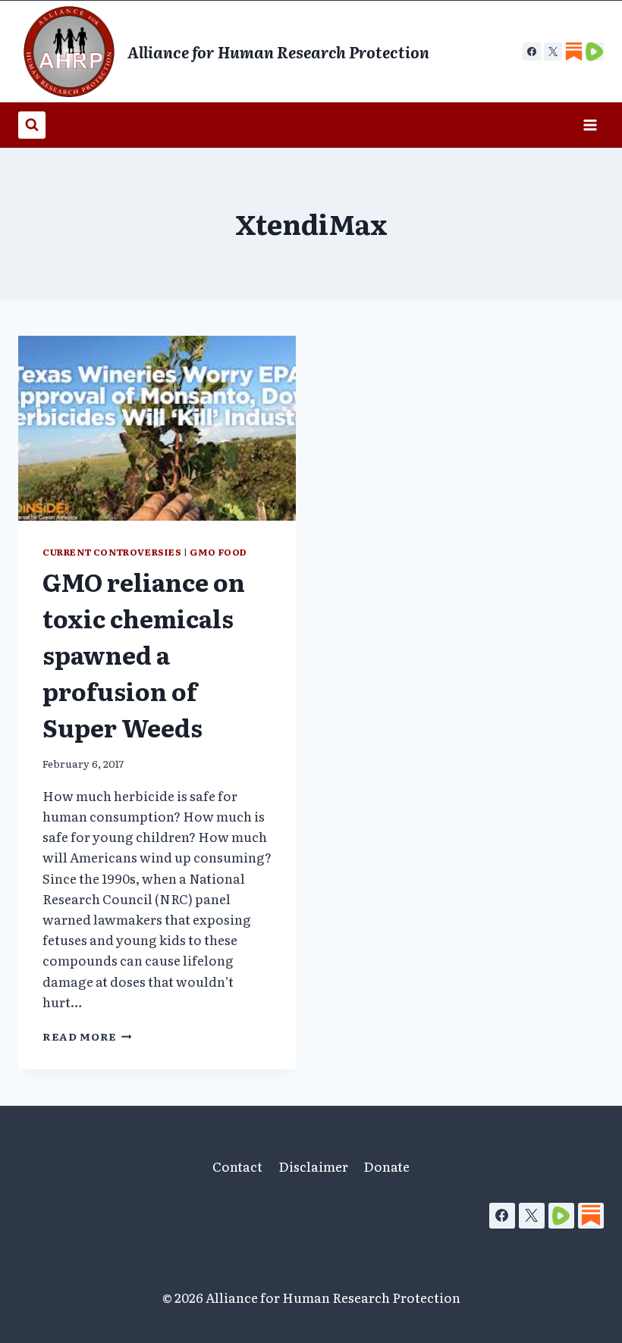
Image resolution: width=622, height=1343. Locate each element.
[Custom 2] (595, 51)
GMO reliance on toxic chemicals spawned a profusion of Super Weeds (143, 654)
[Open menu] (590, 124)
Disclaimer (313, 1166)
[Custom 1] (573, 51)
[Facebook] (532, 51)
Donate (386, 1166)
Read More (87, 1036)
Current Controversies (112, 552)
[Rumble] (561, 1216)
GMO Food (218, 552)
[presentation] (157, 428)
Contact (237, 1166)
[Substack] (591, 1216)
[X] (553, 51)
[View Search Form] (32, 125)
